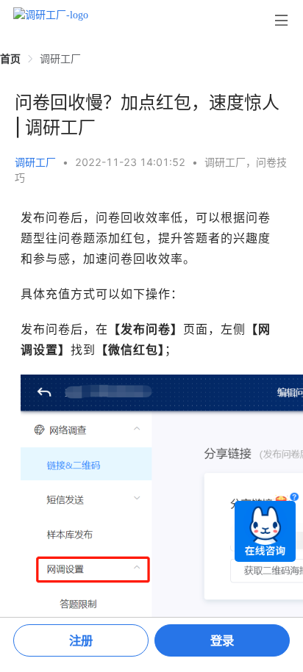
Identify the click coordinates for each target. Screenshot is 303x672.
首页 (10, 58)
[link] (10, 58)
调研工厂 (35, 162)
